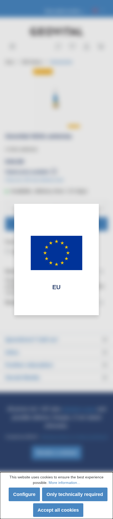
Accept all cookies (58, 510)
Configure (24, 494)
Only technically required (75, 494)
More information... (64, 482)
